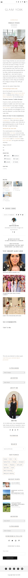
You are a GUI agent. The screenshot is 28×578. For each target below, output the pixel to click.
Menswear (21, 462)
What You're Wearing (9, 473)
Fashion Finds (7, 462)
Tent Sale (12, 133)
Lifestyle (14, 19)
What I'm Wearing (8, 470)
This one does (6, 107)
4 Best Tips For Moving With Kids (12, 315)
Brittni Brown (14, 225)
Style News (6, 467)
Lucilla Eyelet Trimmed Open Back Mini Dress (17, 504)
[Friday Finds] (7, 183)
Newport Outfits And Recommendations (17, 492)
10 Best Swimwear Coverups (14, 240)
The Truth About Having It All (11, 272)
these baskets (6, 138)
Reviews (5, 464)
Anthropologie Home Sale (10, 88)
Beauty (5, 459)
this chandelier (16, 138)
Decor (10, 459)
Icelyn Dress (15, 483)
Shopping (8, 208)
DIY (15, 459)
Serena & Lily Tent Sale (9, 128)
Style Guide (19, 464)
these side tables (7, 140)
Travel (12, 467)
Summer (13, 208)
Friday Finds (6, 187)
